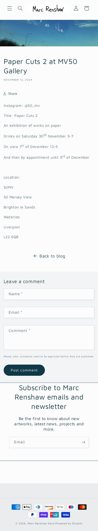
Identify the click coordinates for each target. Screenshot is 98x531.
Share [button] (12, 93)
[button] (9, 8)
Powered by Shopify (68, 523)
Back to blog (52, 255)
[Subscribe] (83, 442)
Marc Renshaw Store (41, 523)
